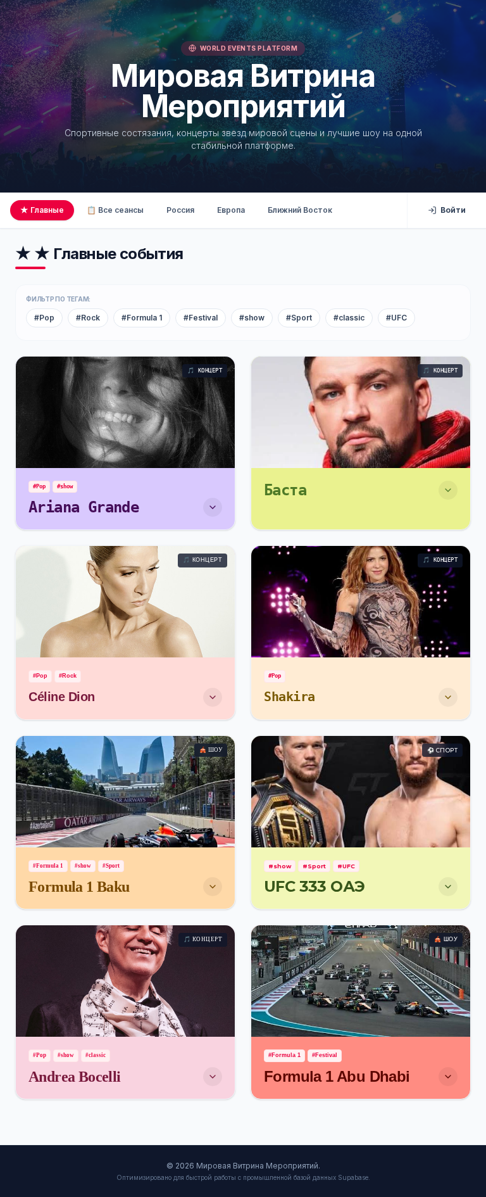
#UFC (396, 317)
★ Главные (42, 210)
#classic (348, 317)
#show (252, 317)
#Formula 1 (142, 317)
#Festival (201, 317)
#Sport (299, 317)
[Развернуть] (212, 507)
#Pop (44, 317)
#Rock (88, 317)
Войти (453, 210)
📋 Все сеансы (115, 210)
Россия (180, 210)
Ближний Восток (300, 210)
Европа (231, 210)
